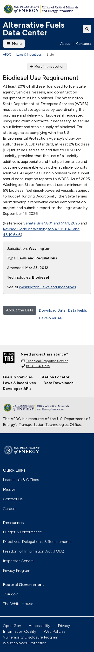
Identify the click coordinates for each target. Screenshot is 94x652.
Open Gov (12, 625)
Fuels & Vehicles (18, 377)
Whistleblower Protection (25, 643)
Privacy (64, 625)
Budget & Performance (22, 532)
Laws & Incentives (28, 54)
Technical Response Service (47, 361)
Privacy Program (16, 570)
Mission (9, 489)
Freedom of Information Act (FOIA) (33, 551)
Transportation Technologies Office (50, 424)
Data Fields (77, 310)
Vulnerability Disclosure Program (30, 637)
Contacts (83, 44)
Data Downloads (59, 383)
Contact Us (13, 499)
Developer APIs (17, 388)
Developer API (51, 318)
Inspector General (18, 561)
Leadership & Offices (21, 479)
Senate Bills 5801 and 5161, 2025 (51, 223)
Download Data (52, 310)
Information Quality (19, 631)
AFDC (7, 54)
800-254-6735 (38, 366)
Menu (16, 43)
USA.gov (10, 594)
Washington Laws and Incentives (47, 287)
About (65, 44)
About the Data (19, 310)
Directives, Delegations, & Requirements (37, 541)
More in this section (49, 67)
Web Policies (55, 631)
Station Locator (55, 377)
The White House (18, 603)
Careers (9, 508)
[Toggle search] (87, 29)
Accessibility (39, 625)
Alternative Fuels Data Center (33, 28)
